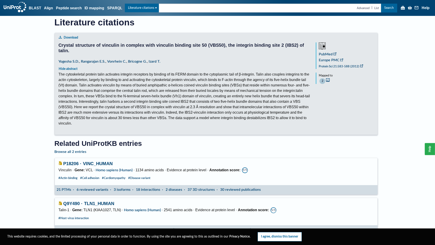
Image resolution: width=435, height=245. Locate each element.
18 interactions (148, 189)
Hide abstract (68, 69)
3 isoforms (122, 189)
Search (389, 8)
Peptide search (69, 8)
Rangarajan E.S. (93, 61)
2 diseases (174, 189)
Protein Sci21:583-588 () (339, 66)
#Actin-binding (67, 178)
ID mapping (94, 8)
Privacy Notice (239, 236)
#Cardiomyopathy (114, 178)
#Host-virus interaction (73, 218)
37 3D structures (201, 189)
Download (71, 37)
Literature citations (141, 8)
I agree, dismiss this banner (279, 236)
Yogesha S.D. (68, 61)
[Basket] (410, 8)
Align (48, 8)
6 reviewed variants (92, 189)
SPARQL (114, 8)
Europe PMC (329, 60)
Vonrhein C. (116, 61)
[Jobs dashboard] (403, 8)
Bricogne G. (137, 61)
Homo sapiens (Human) (114, 170)
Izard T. (154, 61)
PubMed (326, 54)
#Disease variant (139, 178)
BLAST (35, 8)
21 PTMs (64, 189)
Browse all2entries (70, 152)
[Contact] (417, 8)
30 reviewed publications (240, 189)
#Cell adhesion (89, 178)
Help (426, 8)
